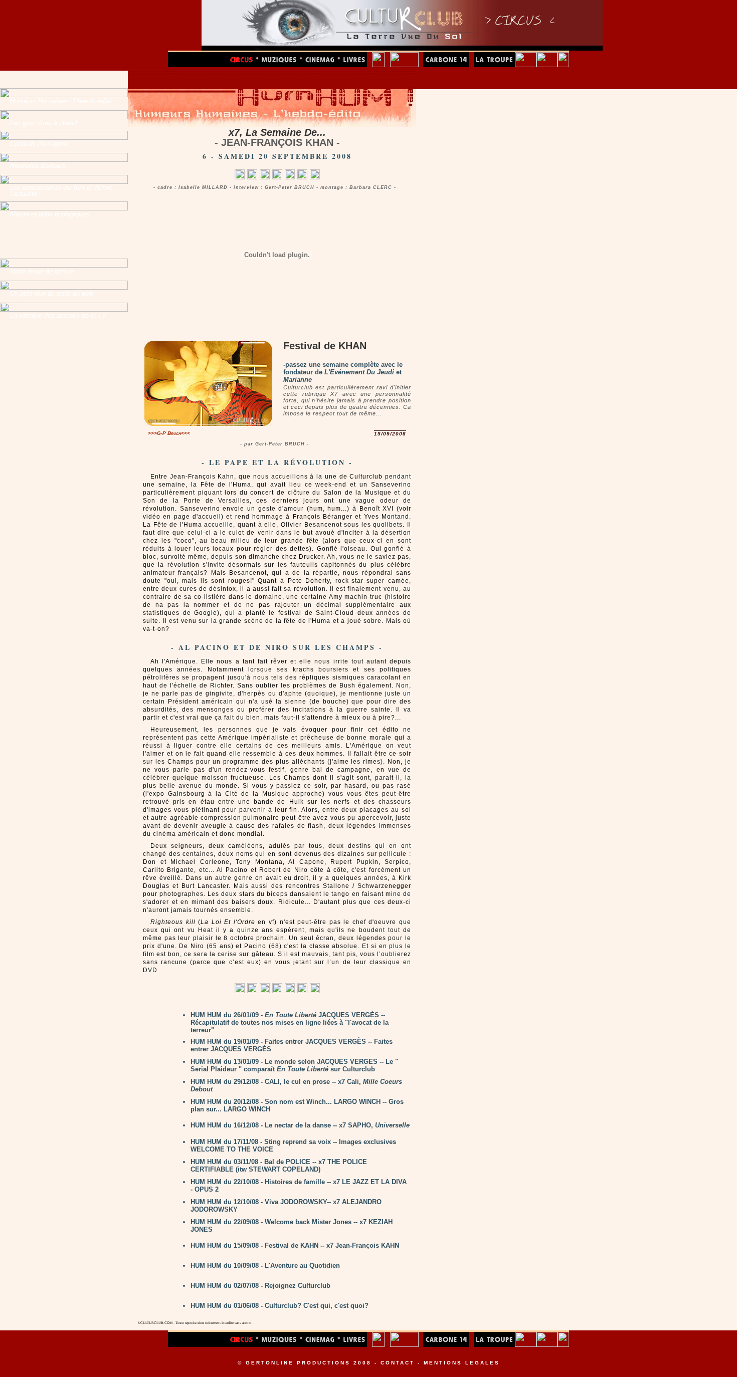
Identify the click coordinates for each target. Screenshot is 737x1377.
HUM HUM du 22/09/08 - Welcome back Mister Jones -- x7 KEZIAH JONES (292, 1225)
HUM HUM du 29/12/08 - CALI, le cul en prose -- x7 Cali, (296, 1085)
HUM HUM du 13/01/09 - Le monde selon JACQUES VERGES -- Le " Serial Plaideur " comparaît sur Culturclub (294, 1065)
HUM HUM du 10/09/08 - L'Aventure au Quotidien (265, 1265)
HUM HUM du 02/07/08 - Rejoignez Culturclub (260, 1285)
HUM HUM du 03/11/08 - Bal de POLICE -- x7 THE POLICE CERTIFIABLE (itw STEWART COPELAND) (279, 1165)
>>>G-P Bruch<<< (169, 433)
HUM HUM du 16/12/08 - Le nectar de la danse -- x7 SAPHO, (300, 1125)
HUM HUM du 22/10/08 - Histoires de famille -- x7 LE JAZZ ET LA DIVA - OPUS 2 (299, 1185)
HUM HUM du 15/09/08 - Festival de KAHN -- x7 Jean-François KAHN (295, 1245)
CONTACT (398, 1362)
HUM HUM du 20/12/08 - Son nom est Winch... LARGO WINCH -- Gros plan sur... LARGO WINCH (297, 1105)
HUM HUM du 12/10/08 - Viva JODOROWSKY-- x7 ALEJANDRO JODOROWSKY (286, 1205)
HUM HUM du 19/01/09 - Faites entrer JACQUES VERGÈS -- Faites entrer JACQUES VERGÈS (292, 1045)
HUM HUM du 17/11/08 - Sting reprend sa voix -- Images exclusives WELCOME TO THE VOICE (293, 1145)
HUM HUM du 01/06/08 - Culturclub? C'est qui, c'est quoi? (279, 1305)
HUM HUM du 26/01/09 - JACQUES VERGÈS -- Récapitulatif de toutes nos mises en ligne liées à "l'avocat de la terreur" (290, 1022)
